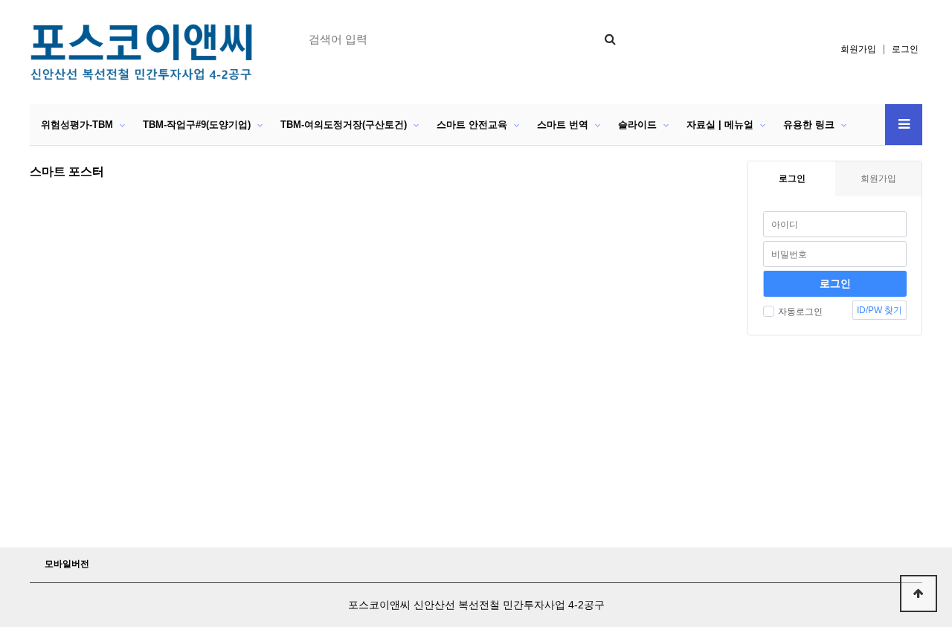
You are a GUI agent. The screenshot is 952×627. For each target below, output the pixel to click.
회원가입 (858, 49)
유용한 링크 (808, 124)
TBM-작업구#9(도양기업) (197, 124)
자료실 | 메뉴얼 (719, 124)
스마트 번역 (562, 124)
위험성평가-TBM (77, 124)
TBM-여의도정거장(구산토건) (343, 124)
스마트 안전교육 (472, 124)
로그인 (905, 49)
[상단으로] (918, 593)
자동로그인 (800, 311)
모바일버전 (67, 564)
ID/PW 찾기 (879, 310)
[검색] (610, 39)
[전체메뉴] (903, 124)
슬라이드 (637, 124)
